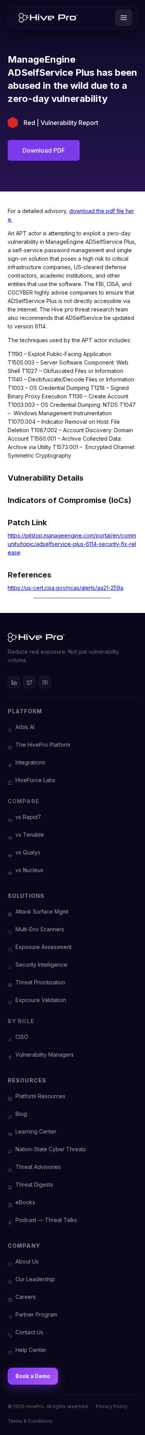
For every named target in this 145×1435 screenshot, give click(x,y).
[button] (123, 17)
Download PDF (43, 150)
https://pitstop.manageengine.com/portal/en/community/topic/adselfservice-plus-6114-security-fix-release (72, 544)
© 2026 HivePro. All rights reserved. (48, 1406)
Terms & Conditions (30, 1421)
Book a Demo (32, 1376)
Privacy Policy (112, 1406)
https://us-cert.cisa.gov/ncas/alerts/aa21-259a (65, 587)
